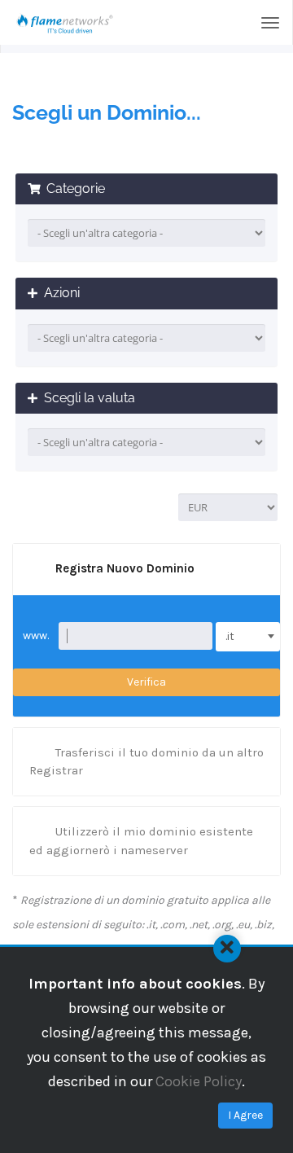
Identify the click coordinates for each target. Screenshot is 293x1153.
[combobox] (248, 636)
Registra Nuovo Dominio (125, 568)
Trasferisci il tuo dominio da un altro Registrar (146, 761)
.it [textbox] (229, 636)
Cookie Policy (198, 1081)
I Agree (245, 1115)
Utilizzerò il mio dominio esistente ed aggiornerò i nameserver (141, 840)
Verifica (146, 682)
